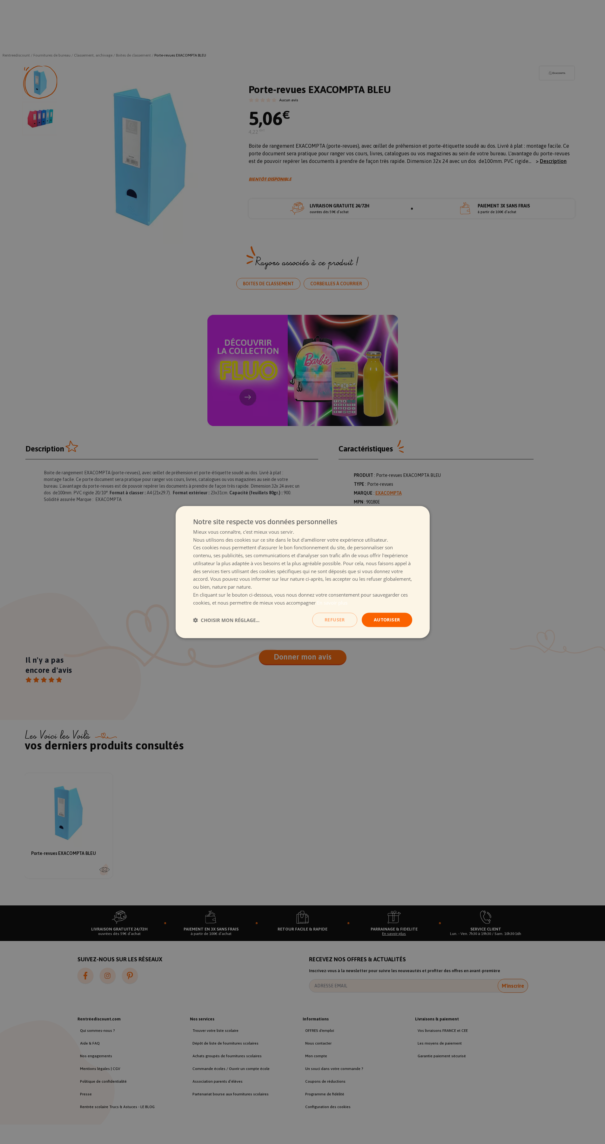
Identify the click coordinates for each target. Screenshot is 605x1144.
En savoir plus (332, 602)
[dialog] (303, 572)
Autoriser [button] (387, 620)
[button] (226, 619)
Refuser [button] (335, 620)
